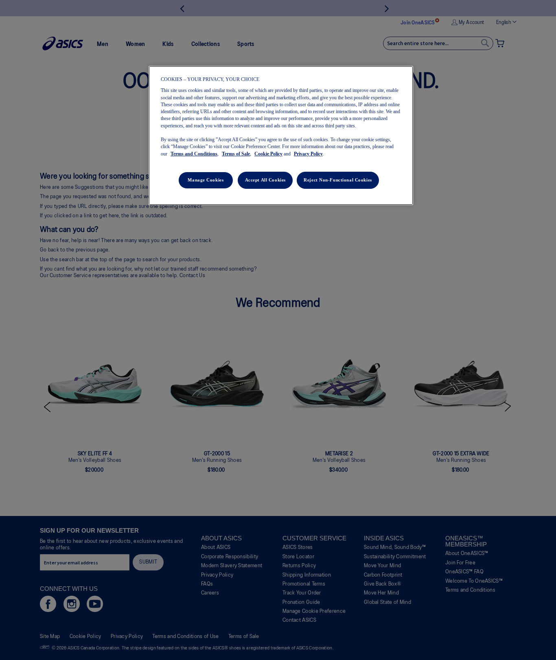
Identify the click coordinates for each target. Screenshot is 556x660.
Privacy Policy (308, 153)
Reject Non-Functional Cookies (338, 179)
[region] (281, 135)
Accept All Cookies (265, 179)
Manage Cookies (205, 179)
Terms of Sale (236, 153)
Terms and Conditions (194, 153)
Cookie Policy (268, 153)
